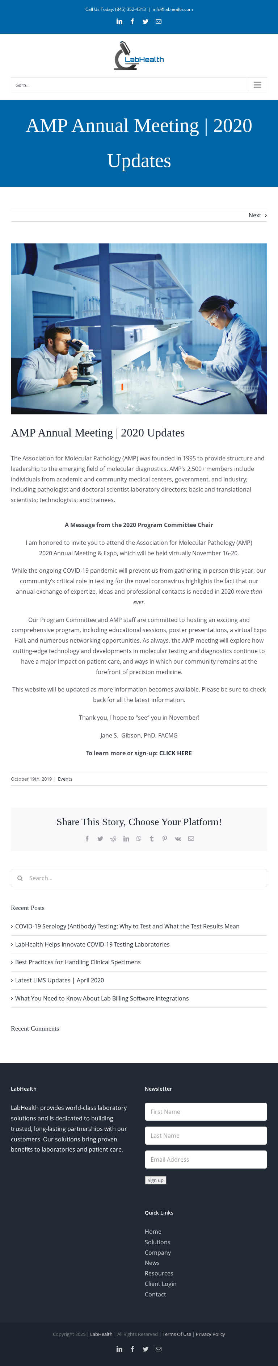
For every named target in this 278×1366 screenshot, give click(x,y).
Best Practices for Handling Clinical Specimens (78, 962)
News (152, 1263)
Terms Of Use (177, 1334)
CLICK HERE (175, 753)
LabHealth (101, 1334)
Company (158, 1253)
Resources (159, 1273)
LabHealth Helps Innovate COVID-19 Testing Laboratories (92, 944)
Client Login (161, 1284)
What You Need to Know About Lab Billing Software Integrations (102, 998)
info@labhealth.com (173, 9)
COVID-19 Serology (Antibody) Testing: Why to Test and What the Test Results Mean (127, 926)
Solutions (157, 1242)
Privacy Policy (210, 1334)
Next (255, 215)
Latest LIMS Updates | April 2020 (59, 980)
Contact (155, 1294)
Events (65, 779)
